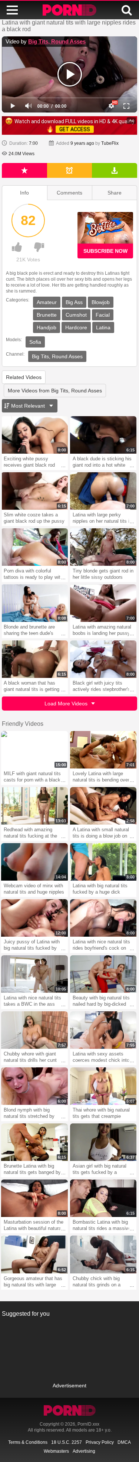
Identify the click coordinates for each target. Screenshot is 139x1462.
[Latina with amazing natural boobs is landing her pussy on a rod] (103, 603)
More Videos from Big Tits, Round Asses (55, 391)
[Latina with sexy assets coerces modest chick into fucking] (103, 1030)
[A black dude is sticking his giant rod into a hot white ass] (103, 435)
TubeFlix (110, 143)
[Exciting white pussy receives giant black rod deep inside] (34, 435)
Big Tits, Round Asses (57, 41)
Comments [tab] (69, 193)
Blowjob (101, 302)
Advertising (84, 1451)
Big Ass (74, 302)
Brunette (47, 315)
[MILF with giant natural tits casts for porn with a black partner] (34, 749)
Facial (103, 315)
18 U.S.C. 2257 (66, 1442)
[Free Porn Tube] (69, 10)
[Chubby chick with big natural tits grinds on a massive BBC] (103, 1254)
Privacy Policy (100, 1442)
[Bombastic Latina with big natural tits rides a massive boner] (103, 1198)
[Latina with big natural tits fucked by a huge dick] (103, 862)
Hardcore (76, 327)
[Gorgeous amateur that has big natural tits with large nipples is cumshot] (34, 1254)
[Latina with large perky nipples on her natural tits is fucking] (103, 491)
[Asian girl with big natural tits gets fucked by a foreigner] (103, 1142)
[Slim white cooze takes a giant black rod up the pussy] (34, 491)
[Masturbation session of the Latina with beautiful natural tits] (34, 1198)
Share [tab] (114, 193)
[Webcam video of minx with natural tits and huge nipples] (34, 862)
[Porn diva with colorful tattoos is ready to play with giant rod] (34, 547)
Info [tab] (24, 193)
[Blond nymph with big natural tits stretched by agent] (34, 1086)
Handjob (46, 327)
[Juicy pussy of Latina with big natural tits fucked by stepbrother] (34, 918)
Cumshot (76, 315)
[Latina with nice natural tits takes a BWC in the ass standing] (34, 974)
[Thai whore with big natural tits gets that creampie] (103, 1086)
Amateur (47, 302)
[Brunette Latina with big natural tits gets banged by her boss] (34, 1142)
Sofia (35, 342)
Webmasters (56, 1451)
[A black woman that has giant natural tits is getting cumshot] (34, 659)
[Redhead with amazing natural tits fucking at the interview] (34, 806)
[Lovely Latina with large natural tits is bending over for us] (103, 749)
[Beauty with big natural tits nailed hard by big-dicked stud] (103, 974)
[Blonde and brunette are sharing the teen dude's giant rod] (34, 603)
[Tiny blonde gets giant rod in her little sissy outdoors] (103, 547)
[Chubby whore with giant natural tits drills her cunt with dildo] (34, 1030)
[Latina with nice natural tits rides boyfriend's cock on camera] (103, 918)
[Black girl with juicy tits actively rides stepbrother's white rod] (103, 659)
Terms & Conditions (27, 1442)
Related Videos (24, 377)
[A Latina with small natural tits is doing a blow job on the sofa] (103, 806)
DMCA (124, 1442)
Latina (103, 327)
